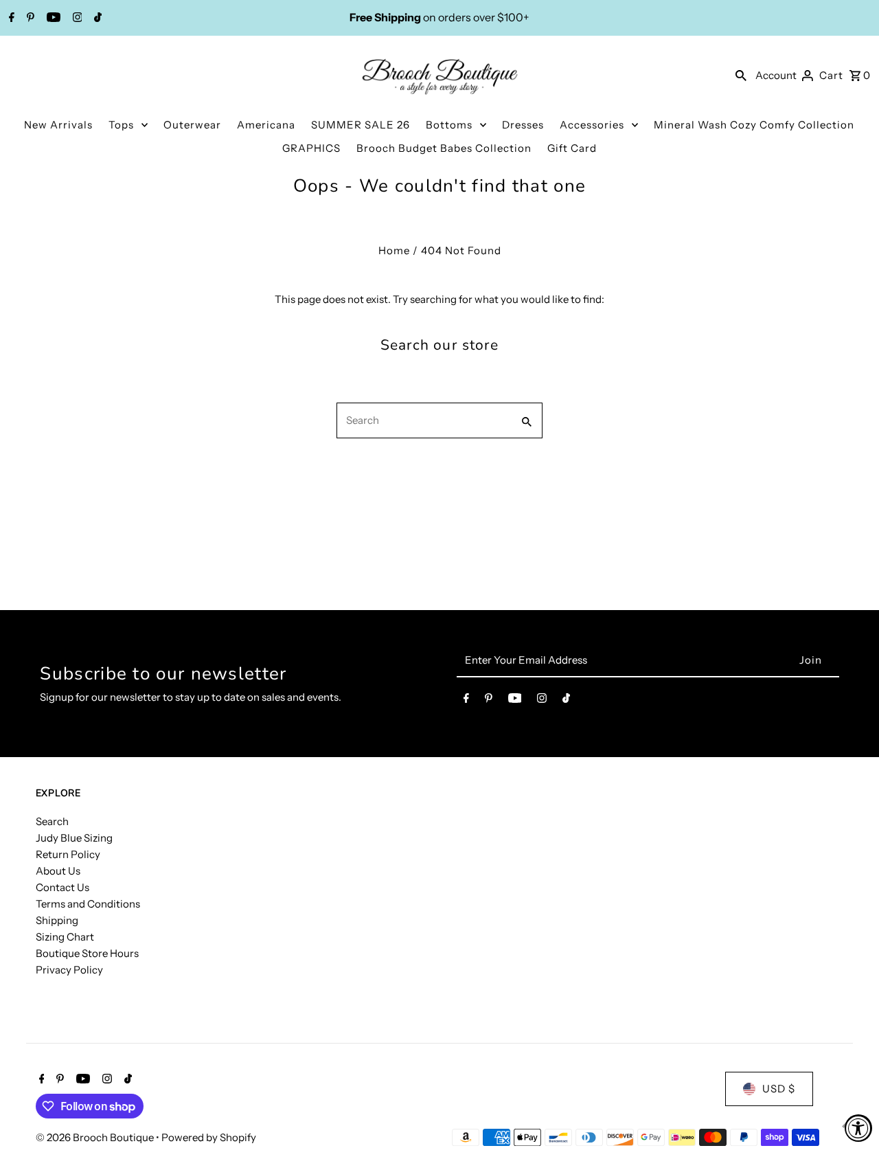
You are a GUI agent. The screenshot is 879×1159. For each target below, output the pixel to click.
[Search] (741, 74)
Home (394, 250)
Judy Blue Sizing (74, 837)
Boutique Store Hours (87, 953)
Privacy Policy (69, 969)
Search (52, 821)
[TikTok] (96, 18)
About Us (58, 870)
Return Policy (68, 854)
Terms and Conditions (88, 903)
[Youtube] (51, 18)
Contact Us (62, 887)
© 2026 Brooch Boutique (96, 1137)
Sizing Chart (65, 936)
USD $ (778, 1088)
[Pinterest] (28, 18)
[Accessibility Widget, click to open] (858, 1128)
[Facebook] (9, 18)
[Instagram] (75, 18)
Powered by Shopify (208, 1137)
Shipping (57, 920)
